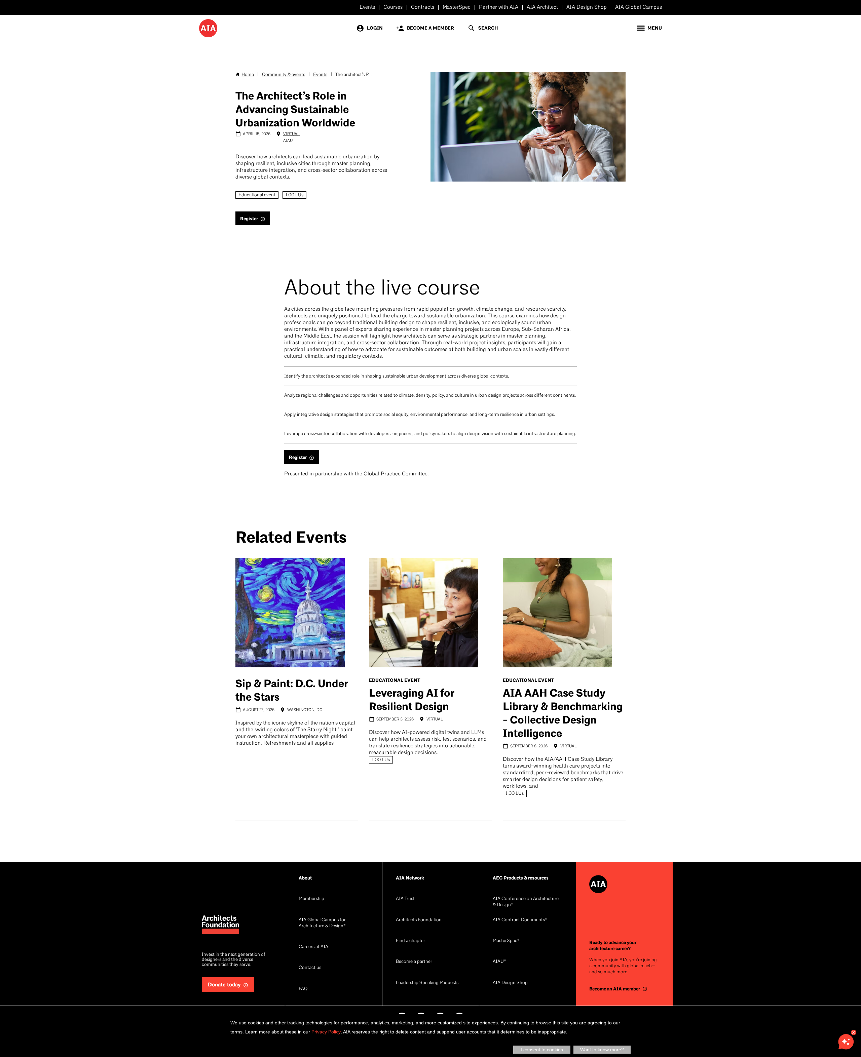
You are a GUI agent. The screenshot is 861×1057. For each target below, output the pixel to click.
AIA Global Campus (638, 7)
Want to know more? (602, 1049)
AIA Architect (542, 7)
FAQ (303, 988)
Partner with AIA (498, 7)
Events (367, 7)
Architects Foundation (419, 920)
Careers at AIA (313, 946)
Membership (311, 898)
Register (249, 219)
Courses (393, 7)
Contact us (310, 967)
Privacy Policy (326, 1031)
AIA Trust (405, 898)
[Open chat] (845, 1041)
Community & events (283, 74)
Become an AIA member (614, 989)
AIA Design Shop (586, 7)
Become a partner (414, 961)
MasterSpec (457, 7)
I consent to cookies (542, 1049)
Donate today (224, 985)
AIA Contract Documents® (520, 920)
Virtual (291, 134)
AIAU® (499, 961)
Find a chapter (410, 940)
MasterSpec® (506, 940)
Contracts (422, 7)
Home (247, 74)
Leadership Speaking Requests (427, 982)
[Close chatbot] (853, 1032)
